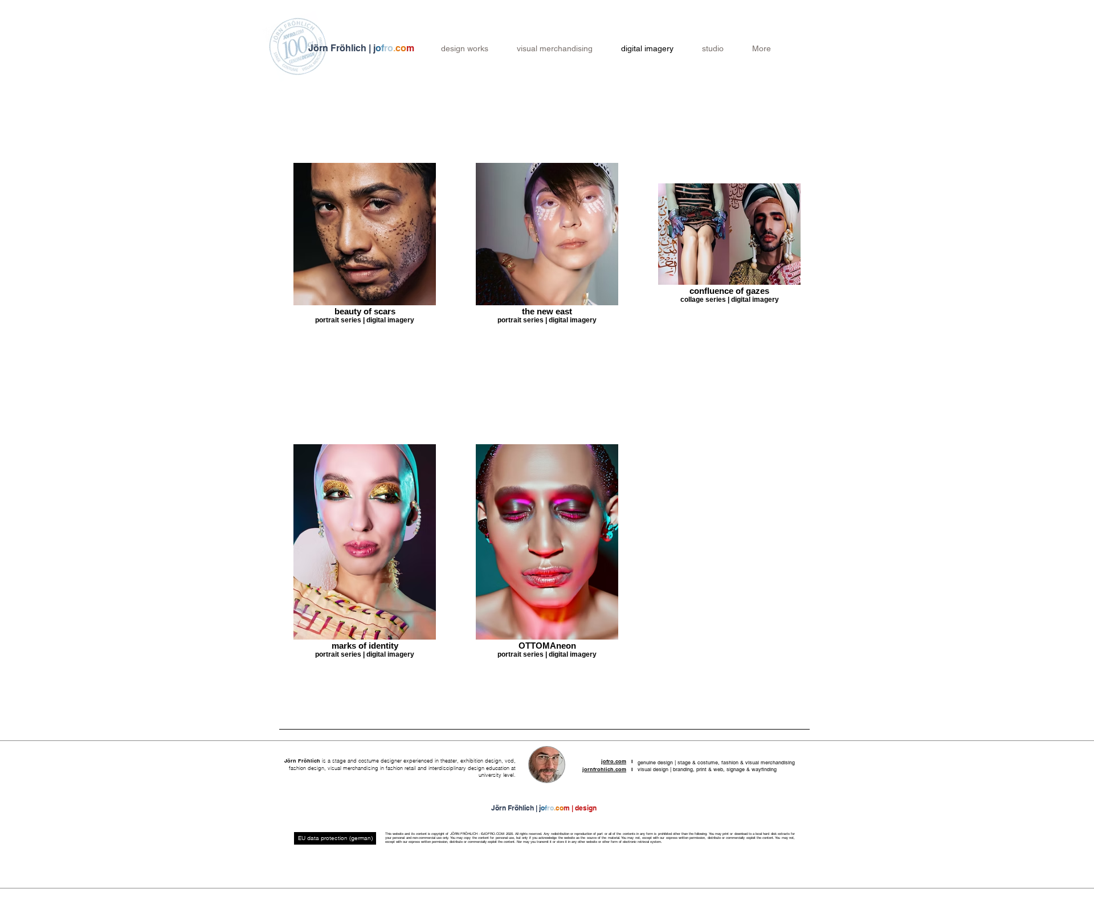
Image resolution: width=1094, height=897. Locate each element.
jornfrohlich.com (604, 769)
